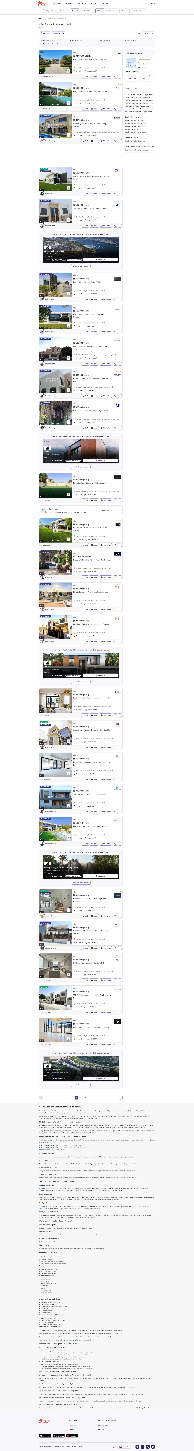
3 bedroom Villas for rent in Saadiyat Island (139, 109)
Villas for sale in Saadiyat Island (135, 141)
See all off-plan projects (80, 266)
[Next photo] (70, 62)
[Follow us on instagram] (137, 1447)
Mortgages (105, 3)
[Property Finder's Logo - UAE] (43, 3)
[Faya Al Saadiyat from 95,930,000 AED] (81, 1068)
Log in (153, 3)
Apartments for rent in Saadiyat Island (137, 92)
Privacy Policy (59, 1447)
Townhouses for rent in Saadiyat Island (137, 97)
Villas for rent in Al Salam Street (135, 126)
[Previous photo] (41, 62)
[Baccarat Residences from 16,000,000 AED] (81, 250)
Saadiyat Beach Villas (45, 1188)
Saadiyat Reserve (44, 1206)
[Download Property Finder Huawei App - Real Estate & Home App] (72, 1436)
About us (72, 1426)
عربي (114, 1447)
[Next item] (152, 71)
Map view (46, 33)
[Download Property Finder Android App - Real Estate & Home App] (59, 1436)
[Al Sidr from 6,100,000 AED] (81, 665)
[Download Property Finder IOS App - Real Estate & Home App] (45, 1436)
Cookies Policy (71, 1447)
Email (96, 77)
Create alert (59, 33)
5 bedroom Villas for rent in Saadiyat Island (139, 95)
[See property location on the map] (68, 71)
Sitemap (80, 1447)
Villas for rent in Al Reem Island (135, 123)
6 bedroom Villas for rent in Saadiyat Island (139, 103)
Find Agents (94, 3)
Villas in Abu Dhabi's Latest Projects (136, 150)
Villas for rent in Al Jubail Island (134, 121)
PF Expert (101, 1429)
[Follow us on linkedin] (153, 1447)
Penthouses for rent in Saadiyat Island (137, 106)
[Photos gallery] (55, 62)
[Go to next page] (121, 1097)
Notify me (105, 511)
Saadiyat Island (49, 11)
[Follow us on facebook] (142, 1447)
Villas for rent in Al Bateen (133, 129)
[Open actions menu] (120, 76)
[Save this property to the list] (115, 76)
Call (86, 77)
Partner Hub (103, 1426)
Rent (59, 3)
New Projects (68, 3)
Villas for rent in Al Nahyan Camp (135, 132)
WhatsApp (107, 77)
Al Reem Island (69, 1340)
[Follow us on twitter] (148, 1447)
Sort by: (138, 33)
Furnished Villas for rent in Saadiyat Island (138, 112)
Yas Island (91, 1337)
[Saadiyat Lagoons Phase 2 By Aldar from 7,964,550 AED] (81, 867)
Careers (72, 1429)
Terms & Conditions (45, 1447)
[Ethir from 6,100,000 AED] (81, 451)
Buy (53, 3)
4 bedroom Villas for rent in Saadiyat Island (139, 100)
